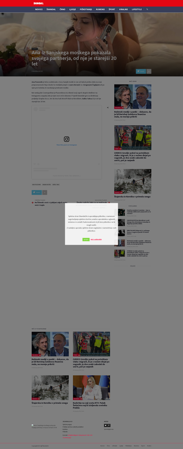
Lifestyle (137, 9)
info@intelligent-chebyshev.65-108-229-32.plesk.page (78, 436)
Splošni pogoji (67, 424)
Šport (112, 9)
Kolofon (65, 429)
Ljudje (72, 9)
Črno (62, 9)
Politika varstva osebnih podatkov (73, 427)
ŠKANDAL (51, 9)
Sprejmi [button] (86, 239)
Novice (39, 9)
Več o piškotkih (96, 239)
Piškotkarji (86, 9)
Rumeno (100, 9)
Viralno (123, 9)
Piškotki (65, 431)
